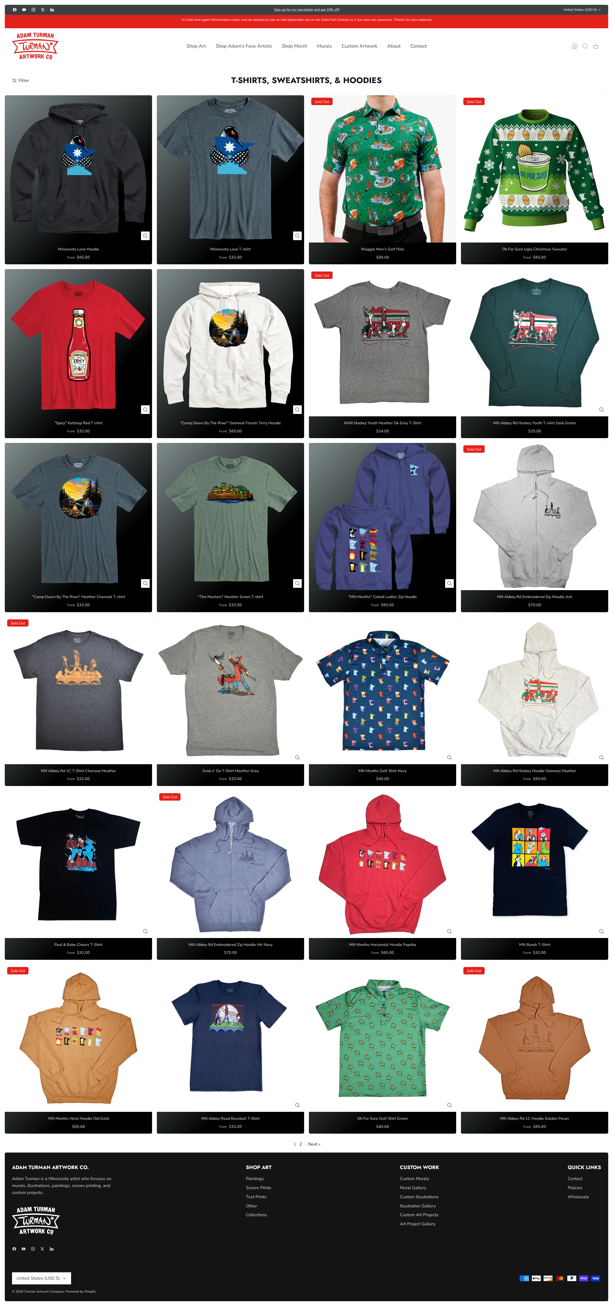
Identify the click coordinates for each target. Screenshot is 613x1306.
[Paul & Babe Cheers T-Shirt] (78, 864)
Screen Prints (258, 1188)
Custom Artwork (359, 46)
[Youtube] (24, 9)
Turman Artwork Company (44, 1291)
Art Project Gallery (418, 1224)
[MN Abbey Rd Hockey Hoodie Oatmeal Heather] (534, 690)
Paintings (255, 1179)
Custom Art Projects (419, 1215)
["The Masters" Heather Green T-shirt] (230, 516)
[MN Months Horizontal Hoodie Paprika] (382, 864)
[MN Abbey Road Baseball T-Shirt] (230, 1038)
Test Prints (256, 1197)
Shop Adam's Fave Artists (244, 46)
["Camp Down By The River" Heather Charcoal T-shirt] (78, 516)
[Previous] (218, 9)
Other (251, 1206)
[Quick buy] (145, 236)
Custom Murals (414, 1179)
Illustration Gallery (418, 1206)
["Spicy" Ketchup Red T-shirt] (78, 342)
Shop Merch (294, 46)
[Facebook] (14, 9)
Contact (418, 46)
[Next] (394, 9)
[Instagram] (33, 9)
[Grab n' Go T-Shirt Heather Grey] (230, 690)
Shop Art (196, 46)
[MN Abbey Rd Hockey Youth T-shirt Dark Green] (534, 342)
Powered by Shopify (80, 1291)
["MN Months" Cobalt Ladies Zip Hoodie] (382, 516)
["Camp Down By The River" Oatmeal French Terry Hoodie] (230, 342)
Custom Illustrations (419, 1197)
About (394, 46)
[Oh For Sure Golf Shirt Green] (382, 1038)
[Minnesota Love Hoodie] (78, 169)
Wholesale (578, 1197)
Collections (256, 1215)
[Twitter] (42, 9)
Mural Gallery (413, 1188)
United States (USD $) (579, 9)
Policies (575, 1188)
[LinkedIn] (52, 9)
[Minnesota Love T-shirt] (230, 169)
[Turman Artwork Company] (35, 46)
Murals (324, 46)
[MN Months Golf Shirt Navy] (382, 690)
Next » (314, 1144)
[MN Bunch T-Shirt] (534, 864)
